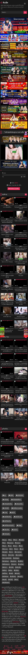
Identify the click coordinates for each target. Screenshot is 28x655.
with (17, 549)
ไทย (17, 579)
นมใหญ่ (21, 564)
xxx (22, 549)
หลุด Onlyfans (16, 621)
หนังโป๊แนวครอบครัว (9, 525)
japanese (11, 542)
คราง (5, 555)
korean (18, 542)
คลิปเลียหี (6, 508)
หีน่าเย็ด (18, 567)
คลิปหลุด (6, 499)
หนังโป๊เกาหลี (19, 516)
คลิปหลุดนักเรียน (8, 503)
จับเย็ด (5, 2)
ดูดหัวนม (14, 561)
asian (5, 539)
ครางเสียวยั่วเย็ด (7, 558)
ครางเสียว (19, 555)
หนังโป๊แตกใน (7, 521)
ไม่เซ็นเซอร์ (6, 582)
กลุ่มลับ (5, 552)
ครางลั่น (12, 555)
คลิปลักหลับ (20, 495)
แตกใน (20, 576)
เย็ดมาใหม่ (6, 529)
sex (10, 545)
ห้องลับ (17, 573)
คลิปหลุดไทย (5, 611)
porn (5, 545)
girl (4, 542)
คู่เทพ (19, 649)
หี (11, 646)
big (10, 539)
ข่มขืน (11, 495)
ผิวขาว (5, 567)
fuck (16, 539)
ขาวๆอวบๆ (18, 552)
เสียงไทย (14, 576)
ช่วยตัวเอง (6, 561)
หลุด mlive (23, 616)
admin (16, 182)
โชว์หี (11, 579)
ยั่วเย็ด (12, 567)
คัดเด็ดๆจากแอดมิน (14, 188)
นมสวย (14, 564)
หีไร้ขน (5, 573)
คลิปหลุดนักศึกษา (17, 499)
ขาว (12, 552)
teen (16, 545)
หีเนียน (17, 570)
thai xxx (5, 549)
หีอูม (11, 570)
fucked (21, 539)
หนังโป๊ (13, 512)
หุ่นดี (12, 573)
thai (21, 545)
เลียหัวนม (6, 576)
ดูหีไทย (21, 561)
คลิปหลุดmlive (8, 595)
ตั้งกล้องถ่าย (6, 564)
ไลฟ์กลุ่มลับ (6, 533)
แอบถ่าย (15, 529)
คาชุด (5, 512)
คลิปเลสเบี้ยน (19, 503)
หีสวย (5, 570)
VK (11, 549)
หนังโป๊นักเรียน (7, 516)
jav (5, 495)
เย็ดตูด (19, 525)
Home (7, 646)
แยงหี (5, 579)
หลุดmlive (15, 602)
